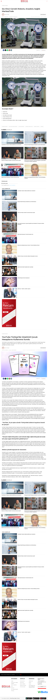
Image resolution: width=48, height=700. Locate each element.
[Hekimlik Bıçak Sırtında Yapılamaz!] (9, 286)
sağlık (42, 126)
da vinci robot (21, 126)
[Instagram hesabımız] (19, 674)
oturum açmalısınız (12, 185)
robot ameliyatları (29, 126)
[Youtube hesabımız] (20, 674)
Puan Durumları (22, 686)
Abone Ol (42, 686)
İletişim (30, 682)
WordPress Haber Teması (15, 698)
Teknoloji (44, 16)
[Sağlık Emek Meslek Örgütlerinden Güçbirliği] (9, 275)
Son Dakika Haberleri (14, 689)
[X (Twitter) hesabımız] (17, 674)
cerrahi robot (5, 126)
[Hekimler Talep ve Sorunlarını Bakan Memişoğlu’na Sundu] (9, 264)
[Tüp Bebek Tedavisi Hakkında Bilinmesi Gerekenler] (13, 137)
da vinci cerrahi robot (13, 126)
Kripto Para (22, 682)
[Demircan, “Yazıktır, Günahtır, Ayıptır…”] (9, 297)
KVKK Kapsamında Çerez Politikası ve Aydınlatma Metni (32, 686)
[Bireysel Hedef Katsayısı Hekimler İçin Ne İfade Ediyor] (35, 137)
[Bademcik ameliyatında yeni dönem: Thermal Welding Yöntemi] (35, 170)
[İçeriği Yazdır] (11, 50)
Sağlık (42, 16)
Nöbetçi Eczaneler (23, 685)
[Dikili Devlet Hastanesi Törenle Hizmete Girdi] (13, 170)
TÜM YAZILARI (43, 14)
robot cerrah (36, 126)
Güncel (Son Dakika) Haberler (35, 16)
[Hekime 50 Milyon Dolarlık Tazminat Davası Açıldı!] (13, 153)
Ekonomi (12, 687)
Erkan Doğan (7, 14)
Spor (12, 686)
